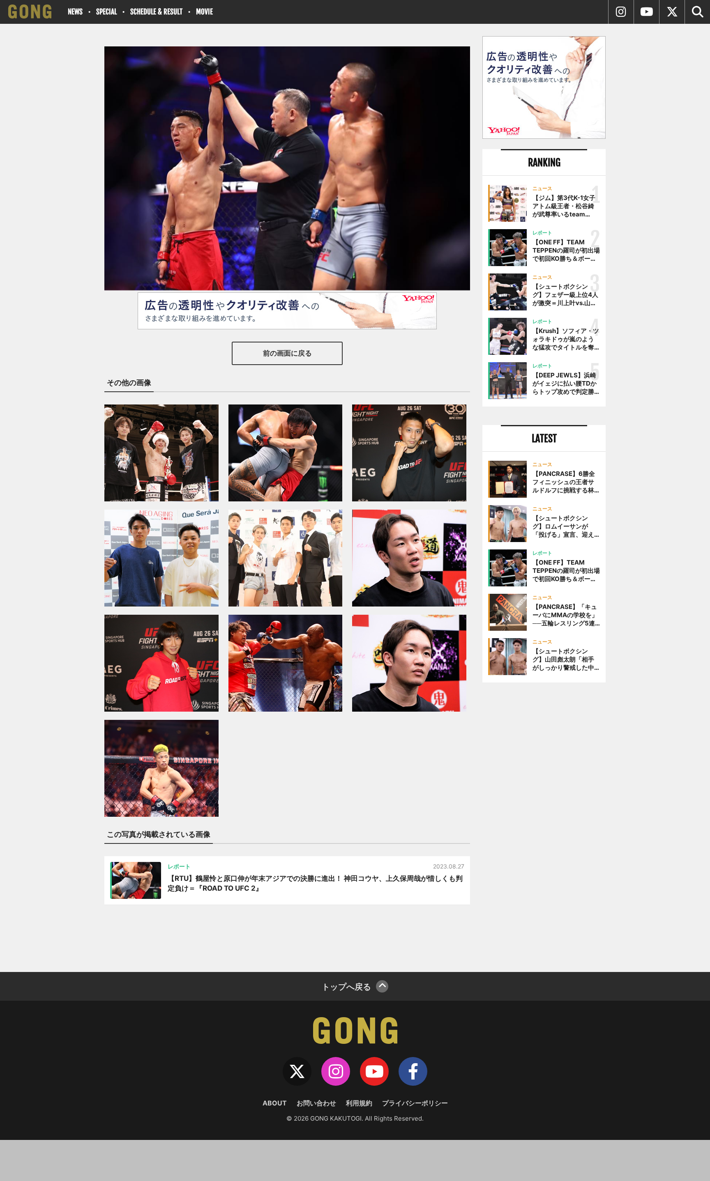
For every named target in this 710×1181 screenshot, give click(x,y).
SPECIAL (106, 11)
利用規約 (359, 1103)
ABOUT (275, 1103)
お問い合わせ (316, 1103)
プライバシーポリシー (415, 1103)
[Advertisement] (544, 824)
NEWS (75, 11)
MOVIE (204, 11)
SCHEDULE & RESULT (156, 11)
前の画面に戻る (287, 353)
